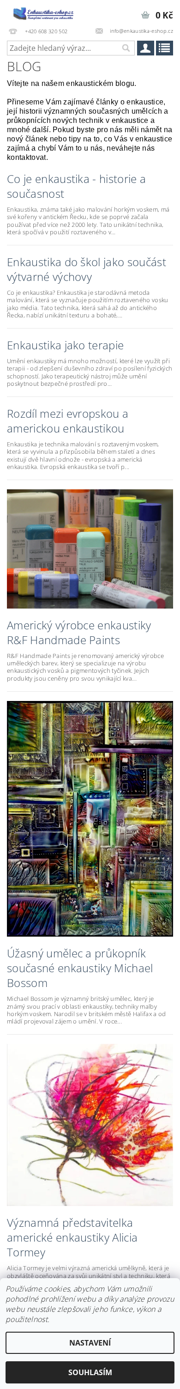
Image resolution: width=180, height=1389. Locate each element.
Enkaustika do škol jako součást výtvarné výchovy (86, 269)
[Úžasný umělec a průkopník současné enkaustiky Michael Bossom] (90, 818)
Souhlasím (90, 1372)
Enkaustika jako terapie (65, 345)
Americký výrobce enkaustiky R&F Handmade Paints (79, 632)
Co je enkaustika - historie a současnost (76, 186)
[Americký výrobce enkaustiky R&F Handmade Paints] (90, 548)
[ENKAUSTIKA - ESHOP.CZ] (45, 12)
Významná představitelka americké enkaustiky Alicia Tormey (72, 1237)
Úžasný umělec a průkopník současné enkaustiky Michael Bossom (80, 968)
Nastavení (90, 1343)
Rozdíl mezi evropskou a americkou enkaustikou (67, 421)
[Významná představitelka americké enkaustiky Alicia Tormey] (90, 1124)
